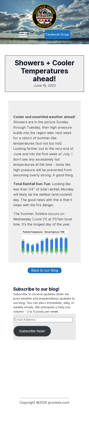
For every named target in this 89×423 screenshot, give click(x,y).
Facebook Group (57, 34)
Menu (33, 34)
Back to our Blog (44, 270)
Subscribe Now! (32, 331)
